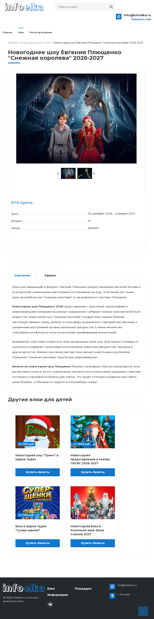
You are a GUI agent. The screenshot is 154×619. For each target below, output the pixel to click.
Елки (21, 32)
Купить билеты (38, 472)
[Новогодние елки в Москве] (23, 587)
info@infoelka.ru (137, 15)
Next (94, 173)
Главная (7, 32)
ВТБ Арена (21, 202)
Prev (58, 173)
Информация (57, 595)
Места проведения (41, 32)
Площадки (83, 588)
